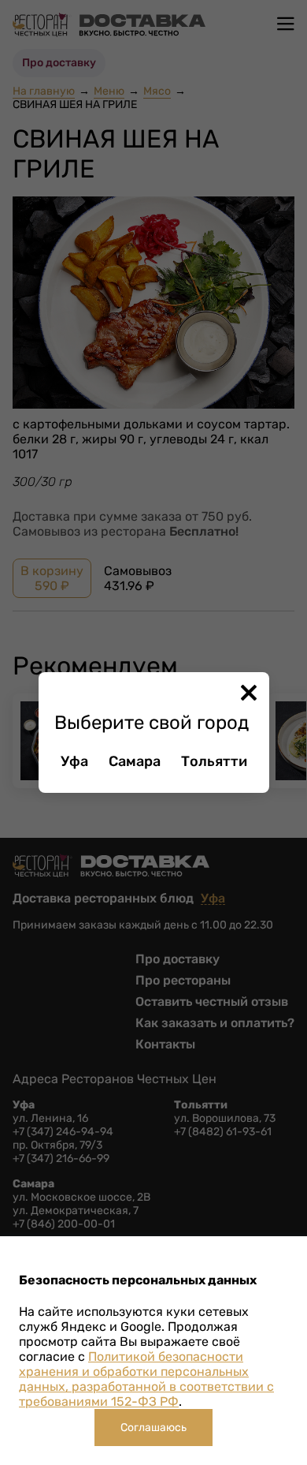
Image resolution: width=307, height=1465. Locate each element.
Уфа (74, 761)
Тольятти (214, 761)
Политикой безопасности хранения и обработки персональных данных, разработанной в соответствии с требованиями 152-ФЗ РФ (146, 1379)
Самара (135, 761)
